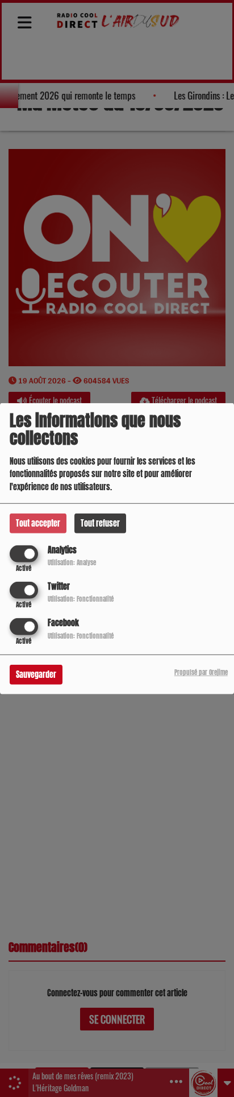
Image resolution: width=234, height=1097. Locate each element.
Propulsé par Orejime (201, 672)
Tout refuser (100, 523)
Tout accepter (38, 523)
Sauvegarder (36, 675)
